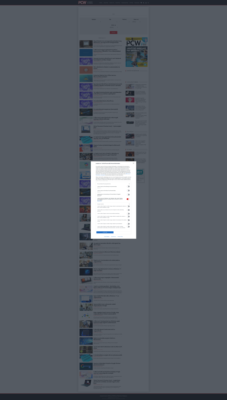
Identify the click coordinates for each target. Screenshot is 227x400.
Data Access (113, 236)
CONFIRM (105, 232)
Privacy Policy (120, 236)
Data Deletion (106, 236)
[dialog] (113, 200)
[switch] (128, 186)
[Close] (134, 163)
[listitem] (113, 183)
